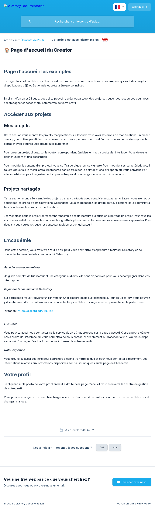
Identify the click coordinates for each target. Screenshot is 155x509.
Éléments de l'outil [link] (33, 40)
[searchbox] (77, 21)
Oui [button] (102, 447)
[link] (105, 39)
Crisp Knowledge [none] (140, 503)
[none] (24, 6)
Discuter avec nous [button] (134, 481)
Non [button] (115, 447)
